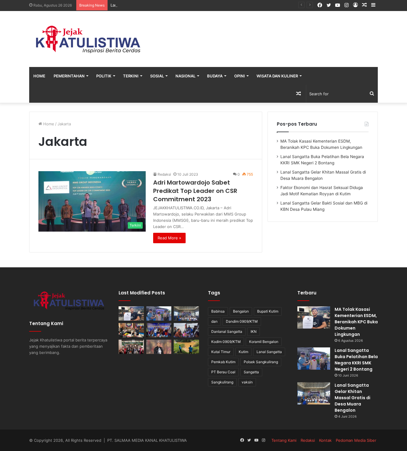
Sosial (157, 76)
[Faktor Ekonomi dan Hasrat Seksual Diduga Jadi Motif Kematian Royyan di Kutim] (131, 330)
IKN (254, 331)
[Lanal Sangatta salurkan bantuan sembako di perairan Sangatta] (186, 330)
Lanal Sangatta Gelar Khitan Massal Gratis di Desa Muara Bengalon (352, 397)
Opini (239, 76)
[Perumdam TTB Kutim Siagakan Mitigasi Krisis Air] (186, 347)
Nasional (185, 76)
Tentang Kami (283, 440)
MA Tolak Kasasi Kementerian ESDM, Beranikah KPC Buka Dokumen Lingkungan (356, 321)
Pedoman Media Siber (356, 440)
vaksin (247, 382)
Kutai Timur (220, 351)
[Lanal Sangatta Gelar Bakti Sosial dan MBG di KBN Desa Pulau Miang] (159, 330)
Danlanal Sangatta (226, 331)
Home (39, 76)
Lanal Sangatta (269, 351)
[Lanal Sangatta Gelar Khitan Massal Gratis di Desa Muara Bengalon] (186, 313)
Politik (103, 76)
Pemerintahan (69, 76)
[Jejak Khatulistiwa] (88, 39)
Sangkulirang (222, 382)
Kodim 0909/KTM (226, 341)
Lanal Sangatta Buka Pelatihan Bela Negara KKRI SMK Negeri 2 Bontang (356, 359)
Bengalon (241, 311)
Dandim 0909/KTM (242, 321)
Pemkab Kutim (223, 362)
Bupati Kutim (267, 311)
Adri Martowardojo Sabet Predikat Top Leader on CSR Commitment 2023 (195, 190)
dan (214, 321)
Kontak (325, 440)
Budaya (215, 76)
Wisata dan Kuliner (277, 76)
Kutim (243, 351)
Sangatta (251, 372)
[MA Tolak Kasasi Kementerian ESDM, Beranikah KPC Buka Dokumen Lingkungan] (131, 313)
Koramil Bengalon (263, 341)
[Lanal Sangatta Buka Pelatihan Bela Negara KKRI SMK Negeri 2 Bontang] (159, 313)
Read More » (169, 237)
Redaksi (164, 174)
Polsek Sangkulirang (261, 362)
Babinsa (218, 311)
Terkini (131, 76)
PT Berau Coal (223, 372)
